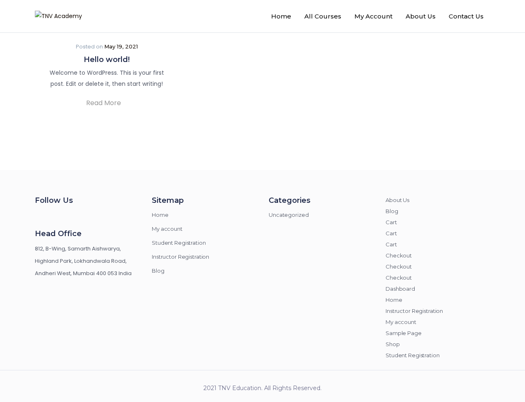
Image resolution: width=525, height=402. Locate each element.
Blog (158, 270)
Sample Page (404, 333)
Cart (391, 222)
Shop (393, 344)
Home (281, 16)
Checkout (399, 255)
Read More (104, 103)
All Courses (322, 16)
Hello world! (107, 59)
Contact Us (466, 16)
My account (167, 228)
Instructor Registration (180, 256)
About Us (421, 16)
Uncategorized (288, 214)
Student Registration (179, 242)
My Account (373, 16)
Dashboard (400, 288)
